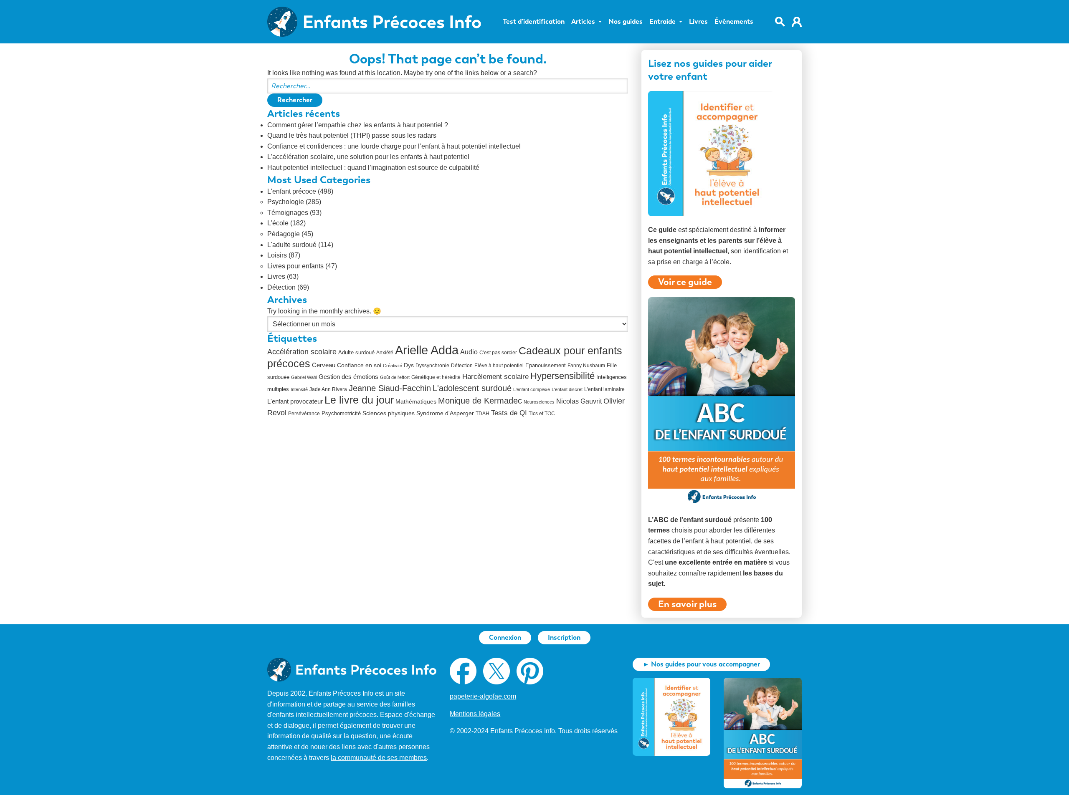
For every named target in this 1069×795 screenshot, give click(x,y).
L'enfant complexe (531, 389)
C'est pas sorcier (498, 353)
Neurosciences (539, 401)
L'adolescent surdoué (472, 388)
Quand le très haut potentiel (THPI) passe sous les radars (351, 135)
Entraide (662, 21)
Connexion (505, 637)
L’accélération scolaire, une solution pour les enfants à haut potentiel (368, 156)
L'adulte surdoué (292, 244)
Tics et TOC (542, 413)
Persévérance (304, 413)
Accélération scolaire (302, 352)
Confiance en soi (359, 365)
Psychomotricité (341, 413)
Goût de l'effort (395, 377)
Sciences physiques (388, 413)
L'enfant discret (567, 389)
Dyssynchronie (432, 365)
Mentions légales (475, 713)
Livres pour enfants (295, 266)
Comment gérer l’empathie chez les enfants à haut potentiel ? (357, 125)
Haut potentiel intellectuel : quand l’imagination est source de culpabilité (373, 167)
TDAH (482, 413)
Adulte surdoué (356, 352)
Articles (583, 21)
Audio (469, 352)
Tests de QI (509, 413)
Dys (409, 365)
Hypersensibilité (562, 376)
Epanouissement (545, 365)
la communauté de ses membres (379, 757)
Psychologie (285, 201)
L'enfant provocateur (295, 401)
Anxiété (384, 353)
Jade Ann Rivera (328, 389)
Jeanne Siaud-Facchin (390, 388)
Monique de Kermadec (480, 400)
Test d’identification (534, 21)
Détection (281, 287)
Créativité (392, 365)
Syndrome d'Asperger (445, 413)
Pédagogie (283, 233)
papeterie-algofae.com (483, 696)
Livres (698, 21)
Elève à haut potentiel (499, 365)
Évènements (733, 21)
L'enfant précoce (291, 191)
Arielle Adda (427, 350)
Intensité (299, 389)
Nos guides (625, 21)
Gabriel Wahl (304, 377)
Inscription (564, 637)
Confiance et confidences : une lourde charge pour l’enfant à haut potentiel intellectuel (394, 146)
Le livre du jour (359, 400)
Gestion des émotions (348, 376)
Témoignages (287, 212)
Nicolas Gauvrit (579, 401)
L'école (278, 223)
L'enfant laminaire (604, 389)
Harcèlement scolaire (495, 377)
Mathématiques (415, 402)
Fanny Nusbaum (586, 365)
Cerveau (323, 364)
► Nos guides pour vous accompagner (701, 664)
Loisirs (277, 255)
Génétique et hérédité (436, 377)
